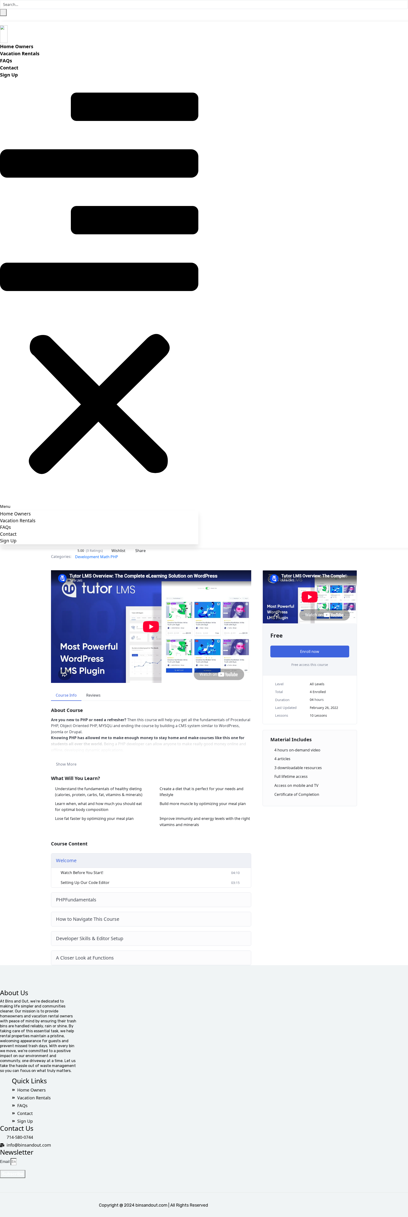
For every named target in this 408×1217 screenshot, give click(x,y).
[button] (99, 293)
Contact (9, 67)
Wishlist (118, 550)
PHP (114, 556)
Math (105, 556)
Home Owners (16, 46)
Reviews (93, 695)
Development (87, 556)
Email (5, 1162)
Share (140, 550)
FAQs (6, 60)
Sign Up (9, 75)
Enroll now (309, 651)
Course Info (66, 695)
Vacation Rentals (19, 53)
